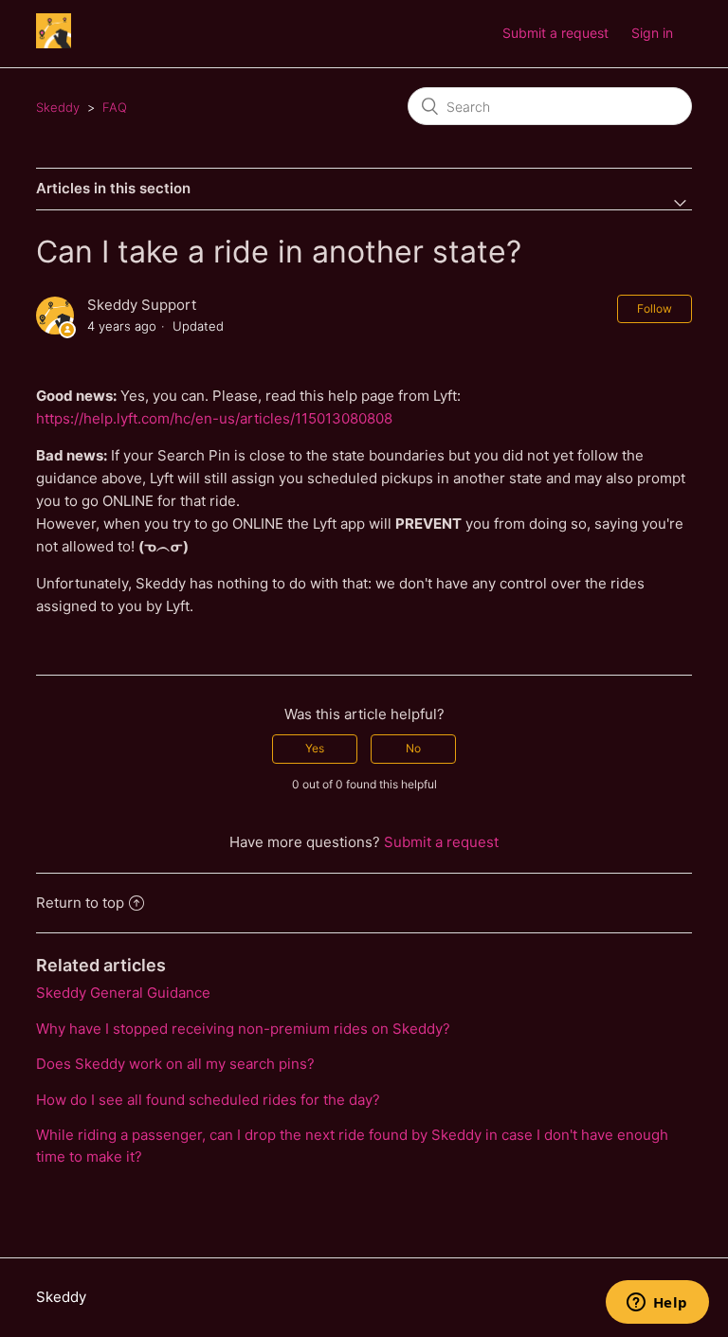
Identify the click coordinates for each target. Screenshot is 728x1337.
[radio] (314, 748)
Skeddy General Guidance (123, 993)
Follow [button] (654, 308)
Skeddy (58, 107)
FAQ (114, 107)
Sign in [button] (652, 33)
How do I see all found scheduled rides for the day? (208, 1100)
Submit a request (555, 33)
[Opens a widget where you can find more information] (657, 1304)
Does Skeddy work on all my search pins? (175, 1064)
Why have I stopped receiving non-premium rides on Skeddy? (243, 1029)
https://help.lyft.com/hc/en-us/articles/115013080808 (214, 418)
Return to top (80, 903)
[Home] (53, 43)
